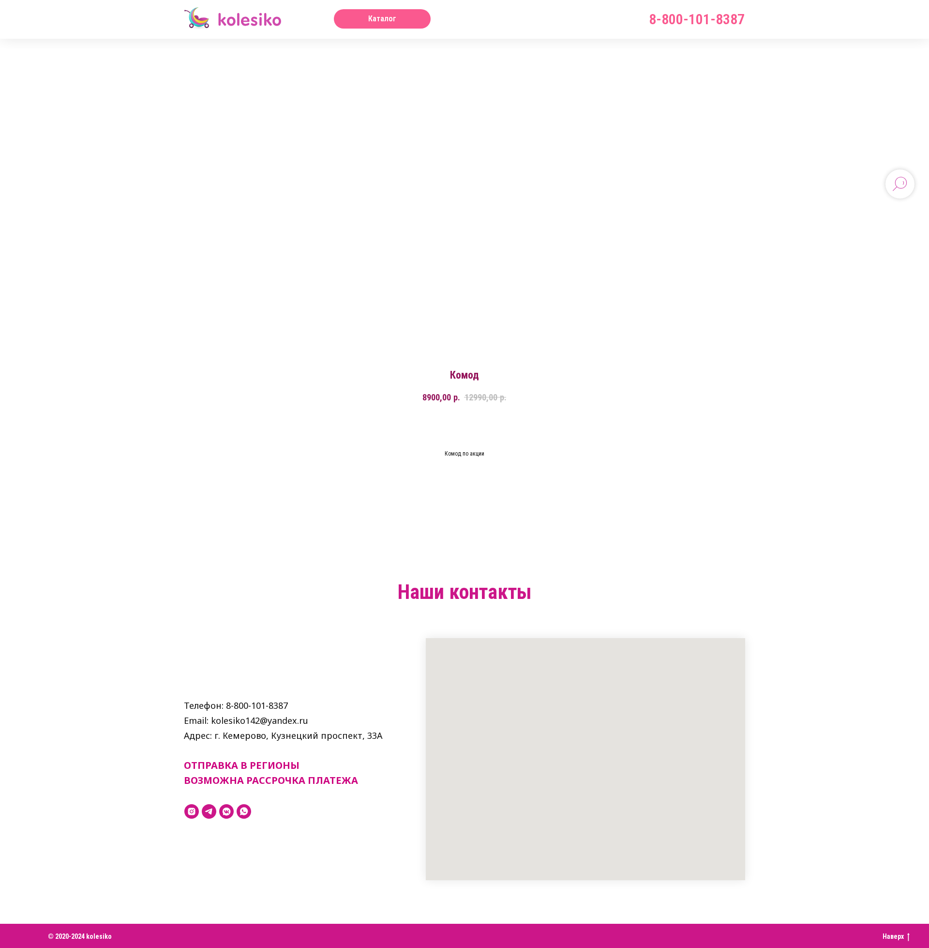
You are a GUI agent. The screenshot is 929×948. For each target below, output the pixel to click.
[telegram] (209, 811)
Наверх (893, 936)
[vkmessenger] (226, 811)
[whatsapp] (244, 811)
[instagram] (191, 811)
